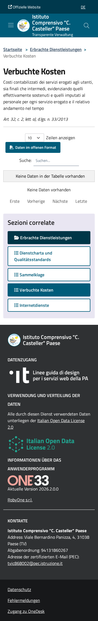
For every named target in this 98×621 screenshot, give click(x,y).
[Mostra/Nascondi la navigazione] (11, 25)
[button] (83, 7)
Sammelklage (31, 274)
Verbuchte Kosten (41, 289)
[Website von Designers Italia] (49, 375)
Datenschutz (19, 589)
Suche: (25, 160)
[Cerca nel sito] (86, 25)
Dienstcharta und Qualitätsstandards (33, 256)
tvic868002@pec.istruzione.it (35, 563)
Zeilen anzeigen (60, 137)
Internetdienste (34, 305)
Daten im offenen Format (35, 147)
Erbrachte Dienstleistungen (56, 49)
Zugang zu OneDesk (26, 611)
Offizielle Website (26, 7)
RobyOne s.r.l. (20, 499)
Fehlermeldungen (24, 600)
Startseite (12, 49)
